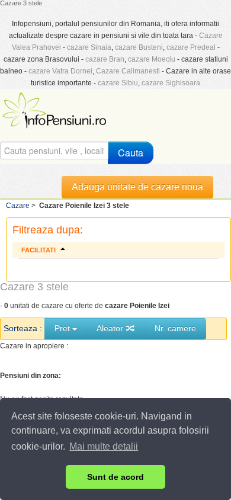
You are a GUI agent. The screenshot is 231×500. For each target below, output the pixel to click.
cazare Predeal (191, 47)
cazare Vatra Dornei (60, 71)
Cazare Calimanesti (128, 71)
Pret (63, 328)
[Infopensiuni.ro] (55, 109)
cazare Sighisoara (171, 83)
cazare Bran (104, 59)
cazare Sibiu (118, 83)
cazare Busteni (139, 47)
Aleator (111, 328)
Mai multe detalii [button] (103, 446)
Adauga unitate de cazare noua (137, 187)
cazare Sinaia (89, 47)
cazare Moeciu (151, 59)
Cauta (130, 152)
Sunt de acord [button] (115, 477)
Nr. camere (175, 328)
